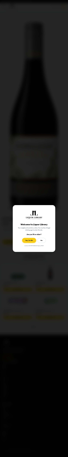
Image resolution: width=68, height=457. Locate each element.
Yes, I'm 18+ (29, 240)
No (41, 240)
